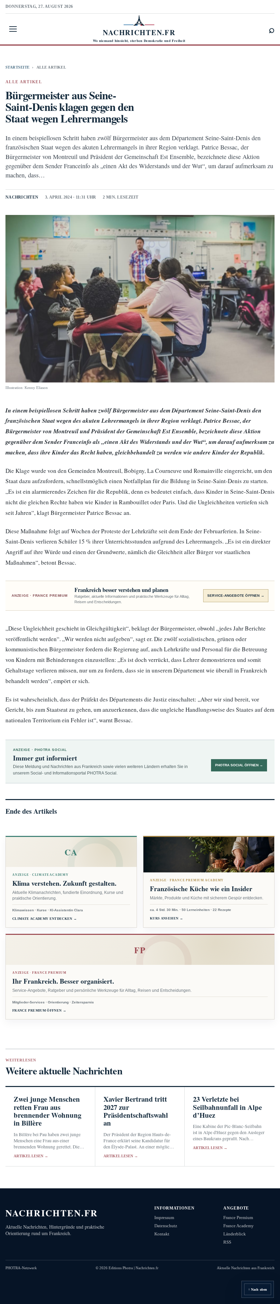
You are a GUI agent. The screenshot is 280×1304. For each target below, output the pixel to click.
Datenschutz (165, 1225)
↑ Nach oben (257, 1289)
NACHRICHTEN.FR (51, 1212)
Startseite (17, 67)
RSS (227, 1242)
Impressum (164, 1217)
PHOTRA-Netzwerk (21, 1268)
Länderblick (234, 1233)
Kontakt (161, 1233)
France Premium (238, 1217)
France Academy (238, 1225)
